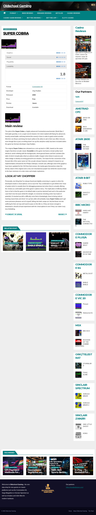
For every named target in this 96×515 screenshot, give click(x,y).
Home (70, 511)
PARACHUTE (88, 313)
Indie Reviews (27, 13)
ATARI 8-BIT (82, 177)
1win (77, 97)
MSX (78, 325)
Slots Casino (68, 18)
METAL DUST (12, 245)
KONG (85, 433)
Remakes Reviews (44, 13)
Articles (59, 13)
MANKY (61, 214)
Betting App (51, 18)
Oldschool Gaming (17, 6)
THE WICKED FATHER (86, 147)
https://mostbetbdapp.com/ (74, 487)
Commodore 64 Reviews (10, 29)
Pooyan (85, 304)
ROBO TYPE (87, 183)
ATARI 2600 (82, 139)
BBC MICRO (82, 204)
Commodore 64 (37, 87)
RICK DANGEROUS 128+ (87, 129)
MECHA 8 (86, 331)
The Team (91, 511)
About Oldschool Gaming (80, 511)
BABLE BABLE (35, 245)
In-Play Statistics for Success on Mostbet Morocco (82, 81)
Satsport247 (79, 101)
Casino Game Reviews (12, 18)
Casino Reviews (73, 13)
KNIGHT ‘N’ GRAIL (14, 214)
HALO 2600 (79, 169)
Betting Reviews (34, 18)
